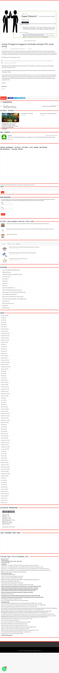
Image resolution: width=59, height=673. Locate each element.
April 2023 (3, 404)
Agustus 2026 (4, 315)
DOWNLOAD (4, 307)
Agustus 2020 (4, 475)
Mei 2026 (3, 322)
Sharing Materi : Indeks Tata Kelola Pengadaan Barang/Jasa (10, 106)
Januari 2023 (3, 411)
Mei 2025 (3, 349)
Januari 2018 (3, 500)
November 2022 (4, 415)
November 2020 (4, 469)
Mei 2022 (3, 429)
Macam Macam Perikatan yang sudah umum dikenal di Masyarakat (22, 252)
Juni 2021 (3, 453)
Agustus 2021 (4, 449)
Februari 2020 (4, 489)
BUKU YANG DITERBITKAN (7, 287)
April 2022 (3, 431)
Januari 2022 (3, 438)
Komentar (18, 243)
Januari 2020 (3, 491)
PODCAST (4, 283)
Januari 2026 (3, 331)
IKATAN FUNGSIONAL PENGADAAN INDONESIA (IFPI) (13, 292)
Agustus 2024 (4, 369)
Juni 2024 (3, 373)
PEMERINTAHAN (5, 272)
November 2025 (4, 335)
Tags (13, 243)
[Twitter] (28, 649)
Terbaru (9, 243)
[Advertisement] (29, 663)
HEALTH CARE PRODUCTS (7, 303)
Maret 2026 (3, 326)
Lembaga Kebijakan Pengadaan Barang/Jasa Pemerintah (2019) (22, 597)
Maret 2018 (3, 498)
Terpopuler (3, 243)
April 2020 (3, 484)
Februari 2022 (4, 435)
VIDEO (3, 285)
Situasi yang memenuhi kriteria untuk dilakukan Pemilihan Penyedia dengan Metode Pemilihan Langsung (27, 223)
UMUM (3, 281)
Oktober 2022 (4, 418)
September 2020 (4, 473)
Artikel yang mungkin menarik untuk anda (17, 221)
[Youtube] (30, 649)
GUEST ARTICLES (5, 276)
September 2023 (4, 393)
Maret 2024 (3, 380)
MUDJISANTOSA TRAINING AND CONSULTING (12, 296)
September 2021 (4, 446)
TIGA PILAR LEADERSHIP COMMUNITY (10, 270)
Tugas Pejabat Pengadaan (11, 234)
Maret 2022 (3, 433)
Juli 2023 (2, 398)
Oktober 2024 (4, 364)
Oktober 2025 (4, 337)
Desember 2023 (4, 386)
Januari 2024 (3, 384)
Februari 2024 (4, 382)
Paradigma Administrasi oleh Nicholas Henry (18, 258)
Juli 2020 (2, 478)
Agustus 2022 (4, 422)
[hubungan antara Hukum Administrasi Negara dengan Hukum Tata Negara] (4, 248)
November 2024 (4, 362)
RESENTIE (4, 305)
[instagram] (32, 649)
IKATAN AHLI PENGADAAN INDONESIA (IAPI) (11, 290)
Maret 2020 (3, 487)
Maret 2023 (3, 406)
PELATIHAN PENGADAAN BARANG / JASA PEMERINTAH (13, 298)
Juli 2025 (2, 344)
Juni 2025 (3, 346)
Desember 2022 (4, 413)
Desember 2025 (4, 333)
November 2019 (4, 493)
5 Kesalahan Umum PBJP (27, 113)
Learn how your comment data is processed (25, 184)
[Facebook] (26, 649)
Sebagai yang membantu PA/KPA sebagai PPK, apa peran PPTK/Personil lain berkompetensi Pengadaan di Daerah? (29, 229)
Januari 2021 (3, 464)
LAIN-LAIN (4, 301)
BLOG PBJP (4, 278)
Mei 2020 (3, 482)
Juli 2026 (2, 317)
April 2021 (3, 458)
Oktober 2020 (4, 471)
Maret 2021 (3, 460)
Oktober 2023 (4, 391)
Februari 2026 (4, 328)
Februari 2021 (4, 462)
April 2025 (3, 351)
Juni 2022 (3, 426)
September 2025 (4, 340)
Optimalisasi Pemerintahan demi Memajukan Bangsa (29, 4)
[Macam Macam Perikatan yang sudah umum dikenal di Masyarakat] (4, 254)
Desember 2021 (4, 440)
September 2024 (4, 366)
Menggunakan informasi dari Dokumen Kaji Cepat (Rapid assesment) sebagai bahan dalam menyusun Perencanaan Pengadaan (10, 126)
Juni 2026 (3, 320)
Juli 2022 (2, 424)
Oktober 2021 (4, 444)
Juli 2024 (2, 371)
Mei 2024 (3, 375)
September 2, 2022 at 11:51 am (51, 135)
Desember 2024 (4, 360)
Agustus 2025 (4, 342)
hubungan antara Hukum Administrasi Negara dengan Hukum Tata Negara (24, 247)
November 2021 (4, 442)
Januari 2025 (3, 357)
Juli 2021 (2, 451)
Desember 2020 (4, 467)
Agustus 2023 (4, 395)
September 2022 (4, 420)
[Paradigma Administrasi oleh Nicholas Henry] (4, 260)
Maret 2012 (3, 502)
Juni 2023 (3, 400)
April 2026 (3, 324)
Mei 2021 (3, 455)
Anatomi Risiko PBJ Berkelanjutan (48, 113)
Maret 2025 (3, 353)
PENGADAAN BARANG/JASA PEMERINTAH (17, 48)
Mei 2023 (3, 402)
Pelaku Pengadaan (7, 102)
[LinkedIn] (29, 649)
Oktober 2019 (4, 495)
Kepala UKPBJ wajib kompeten (49, 106)
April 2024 (3, 377)
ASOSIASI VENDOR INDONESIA (8, 294)
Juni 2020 (3, 480)
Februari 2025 (4, 355)
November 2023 (4, 389)
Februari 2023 (4, 409)
